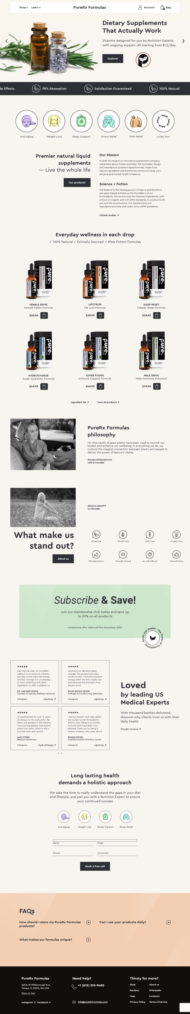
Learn (34, 7)
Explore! (113, 58)
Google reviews (129, 729)
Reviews (134, 990)
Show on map (28, 993)
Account (149, 7)
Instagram (22, 699)
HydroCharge (45, 745)
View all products (107, 402)
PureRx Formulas (89, 7)
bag (167, 8)
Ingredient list (78, 402)
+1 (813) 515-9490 (91, 985)
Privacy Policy (137, 1002)
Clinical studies (107, 215)
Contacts (154, 996)
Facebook (42, 1002)
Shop (22, 7)
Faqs (132, 996)
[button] (6, 41)
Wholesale (155, 990)
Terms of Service (158, 1002)
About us (63, 558)
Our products (77, 182)
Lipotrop (48, 699)
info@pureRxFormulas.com (93, 1002)
